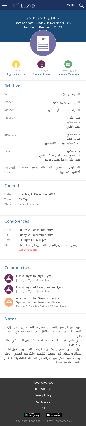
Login (70, 5)
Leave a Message (68, 74)
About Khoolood (43, 382)
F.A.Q (43, 408)
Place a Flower (41, 74)
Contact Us (43, 401)
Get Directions (28, 250)
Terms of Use (43, 389)
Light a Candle (16, 74)
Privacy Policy (43, 395)
